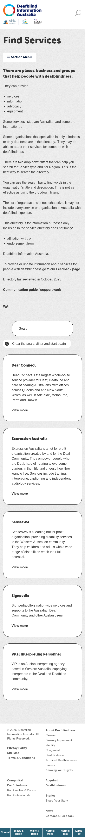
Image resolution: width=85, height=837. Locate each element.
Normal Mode (50, 832)
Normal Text (66, 832)
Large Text (80, 832)
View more (20, 410)
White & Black (36, 832)
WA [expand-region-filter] (5, 306)
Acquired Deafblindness (61, 760)
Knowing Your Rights (59, 770)
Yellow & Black (20, 832)
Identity (50, 745)
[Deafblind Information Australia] (22, 14)
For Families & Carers (21, 790)
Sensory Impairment (59, 740)
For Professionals (18, 795)
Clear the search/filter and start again (35, 345)
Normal (5, 832)
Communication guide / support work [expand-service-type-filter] (32, 289)
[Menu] (79, 14)
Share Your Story (57, 800)
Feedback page (68, 269)
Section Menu (21, 57)
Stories (50, 765)
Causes (50, 735)
